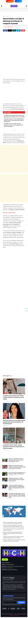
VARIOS (7, 16)
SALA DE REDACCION (8, 26)
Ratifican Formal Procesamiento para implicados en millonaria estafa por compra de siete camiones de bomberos (17, 467)
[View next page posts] (15, 130)
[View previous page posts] (13, 130)
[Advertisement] (14, 9)
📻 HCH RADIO (18, 1)
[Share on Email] (23, 30)
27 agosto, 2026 (11, 475)
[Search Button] (26, 6)
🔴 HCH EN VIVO (10, 1)
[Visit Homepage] (14, 6)
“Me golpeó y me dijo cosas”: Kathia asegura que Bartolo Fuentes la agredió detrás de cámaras (16, 479)
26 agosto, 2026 (6, 425)
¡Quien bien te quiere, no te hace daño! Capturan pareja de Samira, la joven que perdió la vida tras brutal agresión (14, 120)
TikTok (18, 608)
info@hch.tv (7, 562)
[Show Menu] (1, 6)
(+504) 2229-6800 (10, 564)
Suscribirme (21, 602)
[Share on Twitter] (10, 30)
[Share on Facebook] (5, 30)
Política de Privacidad (14, 615)
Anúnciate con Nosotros (12, 569)
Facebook (4, 608)
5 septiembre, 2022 (18, 26)
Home (4, 16)
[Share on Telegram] (19, 30)
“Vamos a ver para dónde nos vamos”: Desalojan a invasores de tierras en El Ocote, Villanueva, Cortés (16, 460)
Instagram (13, 608)
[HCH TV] (14, 553)
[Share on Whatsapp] (14, 30)
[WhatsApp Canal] (27, 309)
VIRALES (5, 417)
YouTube (23, 608)
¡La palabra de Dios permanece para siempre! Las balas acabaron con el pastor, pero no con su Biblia (13, 397)
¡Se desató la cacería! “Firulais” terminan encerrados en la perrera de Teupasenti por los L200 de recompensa (13, 125)
